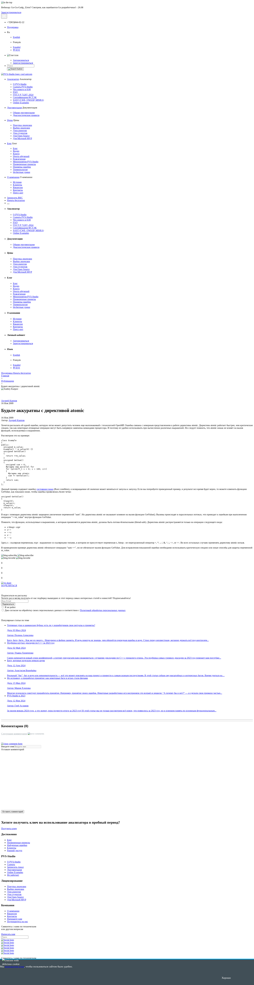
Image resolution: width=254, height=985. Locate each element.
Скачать (11, 864)
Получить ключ (9, 828)
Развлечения (19, 159)
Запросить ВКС (15, 197)
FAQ (15, 92)
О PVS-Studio (19, 84)
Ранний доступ (14, 850)
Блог (9, 143)
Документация (14, 107)
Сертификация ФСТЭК (25, 97)
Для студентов (20, 133)
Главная (5, 375)
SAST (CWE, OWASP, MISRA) (28, 100)
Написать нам (8, 934)
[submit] (15, 69)
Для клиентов (20, 130)
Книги (16, 153)
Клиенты (17, 185)
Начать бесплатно (16, 200)
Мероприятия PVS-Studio (25, 161)
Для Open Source (21, 136)
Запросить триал (15, 867)
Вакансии (18, 187)
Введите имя (7, 746)
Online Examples (21, 102)
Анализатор (13, 79)
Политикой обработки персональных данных (103, 610)
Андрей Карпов (9, 400)
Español (16, 47)
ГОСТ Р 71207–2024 (23, 94)
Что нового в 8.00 (22, 89)
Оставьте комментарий (12, 749)
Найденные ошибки (17, 845)
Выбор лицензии (21, 128)
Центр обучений (21, 156)
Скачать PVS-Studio (23, 87)
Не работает (13, 875)
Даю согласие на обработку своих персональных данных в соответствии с (65, 610)
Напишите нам (14, 919)
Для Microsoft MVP (22, 138)
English (16, 37)
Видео (16, 151)
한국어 (16, 50)
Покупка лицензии (22, 125)
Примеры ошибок (22, 167)
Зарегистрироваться (11, 12)
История (17, 182)
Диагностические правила (26, 115)
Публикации (7, 381)
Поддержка (12, 27)
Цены (10, 120)
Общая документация (24, 112)
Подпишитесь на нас (17, 921)
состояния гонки (45, 489)
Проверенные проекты (24, 164)
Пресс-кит (18, 192)
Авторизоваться (21, 60)
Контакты (18, 190)
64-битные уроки (21, 172)
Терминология (20, 169)
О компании (13, 177)
